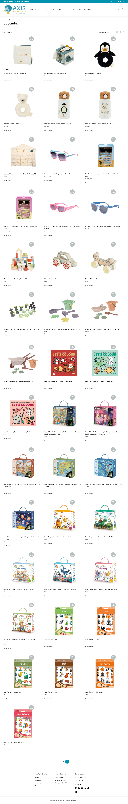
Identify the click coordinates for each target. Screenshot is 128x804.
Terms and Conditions (62, 783)
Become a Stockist (85, 9)
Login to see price (7, 80)
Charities (38, 780)
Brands (43, 9)
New (52, 9)
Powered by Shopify (70, 800)
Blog (36, 786)
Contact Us (58, 786)
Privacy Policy (59, 777)
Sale (71, 9)
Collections (12, 20)
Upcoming (61, 9)
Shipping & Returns (61, 780)
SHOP (32, 9)
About (37, 777)
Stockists (38, 783)
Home (5, 20)
